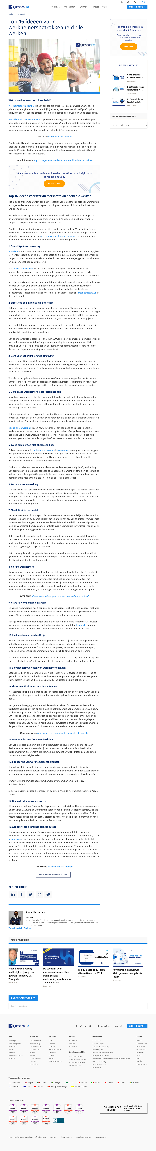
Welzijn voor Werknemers (60, 866)
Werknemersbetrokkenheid (22, 106)
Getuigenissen (141, 1049)
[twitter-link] (81, 1026)
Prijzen (104, 7)
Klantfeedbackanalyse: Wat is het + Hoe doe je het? (135, 90)
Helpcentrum (105, 1026)
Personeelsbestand (36, 1046)
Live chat (118, 1026)
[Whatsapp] (39, 894)
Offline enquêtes (98, 1050)
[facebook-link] (76, 1026)
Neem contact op (141, 1064)
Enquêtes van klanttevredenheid (103, 1053)
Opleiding (52, 1055)
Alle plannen (73, 1041)
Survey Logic (13, 1046)
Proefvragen (12, 1041)
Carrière (138, 1055)
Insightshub (34, 1064)
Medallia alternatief (75, 1065)
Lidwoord (52, 1044)
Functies (95, 7)
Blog (50, 1041)
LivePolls (33, 1061)
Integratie (12, 1052)
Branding (11, 1049)
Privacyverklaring (66, 1137)
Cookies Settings (100, 1137)
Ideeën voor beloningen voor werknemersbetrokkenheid (60, 596)
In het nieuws (140, 1046)
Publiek (32, 1052)
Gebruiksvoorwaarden (83, 1137)
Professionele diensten (16, 1055)
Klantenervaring (35, 1044)
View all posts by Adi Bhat (20, 928)
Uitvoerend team (141, 1044)
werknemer (63, 450)
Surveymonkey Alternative (77, 1059)
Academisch (73, 1046)
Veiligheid (12, 1058)
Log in (144, 2)
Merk (138, 1058)
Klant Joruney (97, 1067)
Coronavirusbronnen (55, 1061)
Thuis (11, 14)
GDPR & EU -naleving (99, 1062)
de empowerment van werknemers (58, 236)
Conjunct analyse (98, 1044)
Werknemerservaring (99, 1064)
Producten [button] (55, 7)
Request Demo (54, 183)
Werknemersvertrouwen (60, 136)
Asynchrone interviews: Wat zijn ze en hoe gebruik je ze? (127, 973)
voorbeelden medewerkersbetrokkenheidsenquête (62, 733)
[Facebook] (21, 894)
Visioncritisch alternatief (77, 1062)
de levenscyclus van (43, 450)
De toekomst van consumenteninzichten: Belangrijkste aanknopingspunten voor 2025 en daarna (57, 975)
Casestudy (52, 1052)
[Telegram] (48, 894)
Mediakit (139, 1061)
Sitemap (53, 1137)
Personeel (21, 14)
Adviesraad (140, 1052)
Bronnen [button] (83, 7)
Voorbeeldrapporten (15, 1044)
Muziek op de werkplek (20, 428)
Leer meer (128, 46)
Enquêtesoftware (35, 1041)
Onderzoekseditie (35, 1058)
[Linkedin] (13, 894)
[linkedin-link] (85, 1026)
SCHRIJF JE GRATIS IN (137, 7)
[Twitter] (30, 894)
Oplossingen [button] (69, 7)
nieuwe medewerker (23, 268)
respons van (15, 839)
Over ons (139, 1041)
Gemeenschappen (36, 1049)
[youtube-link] (90, 1026)
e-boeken (52, 1046)
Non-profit (72, 1044)
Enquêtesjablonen (55, 1049)
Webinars (52, 1058)
